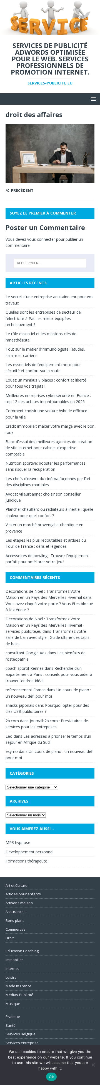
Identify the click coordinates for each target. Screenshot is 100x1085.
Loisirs (11, 977)
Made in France (18, 985)
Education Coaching (22, 950)
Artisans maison (19, 902)
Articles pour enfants (23, 893)
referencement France (26, 689)
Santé (11, 1025)
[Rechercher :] (50, 263)
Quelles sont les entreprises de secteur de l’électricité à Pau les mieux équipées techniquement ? (43, 318)
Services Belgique (21, 1033)
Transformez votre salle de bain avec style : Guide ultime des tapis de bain (47, 637)
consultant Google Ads (26, 652)
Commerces (16, 929)
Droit (10, 937)
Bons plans (15, 920)
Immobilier (14, 959)
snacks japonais (20, 705)
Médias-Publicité (19, 994)
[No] (93, 1065)
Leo (9, 736)
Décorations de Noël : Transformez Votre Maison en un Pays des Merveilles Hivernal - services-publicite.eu (45, 625)
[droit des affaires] (50, 179)
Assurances (16, 911)
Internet (12, 968)
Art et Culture (17, 885)
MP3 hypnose (18, 842)
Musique (13, 1003)
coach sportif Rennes (25, 668)
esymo (12, 751)
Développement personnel (29, 851)
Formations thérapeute (26, 861)
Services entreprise (22, 1042)
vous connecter (41, 239)
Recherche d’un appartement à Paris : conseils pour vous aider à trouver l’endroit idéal (49, 674)
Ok (51, 1077)
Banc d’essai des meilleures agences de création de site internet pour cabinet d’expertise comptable (49, 448)
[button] (92, 99)
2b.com (12, 720)
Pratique (13, 1016)
